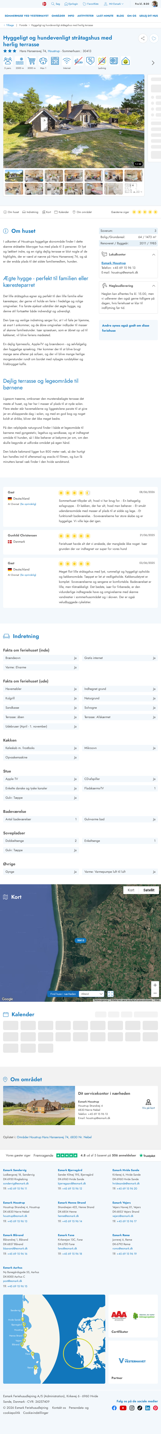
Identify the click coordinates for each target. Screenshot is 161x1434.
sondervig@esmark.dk (16, 1183)
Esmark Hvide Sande (126, 1170)
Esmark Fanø (66, 1235)
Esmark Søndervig (15, 1170)
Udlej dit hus (148, 16)
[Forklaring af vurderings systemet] (10, 51)
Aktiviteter (85, 16)
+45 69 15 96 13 (98, 1114)
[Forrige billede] (10, 121)
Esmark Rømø (121, 1235)
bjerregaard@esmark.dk (72, 1183)
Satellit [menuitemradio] (149, 890)
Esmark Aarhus (12, 1268)
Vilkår (157, 1000)
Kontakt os (59, 1407)
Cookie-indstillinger (35, 1413)
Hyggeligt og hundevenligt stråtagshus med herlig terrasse (62, 25)
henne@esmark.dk (68, 1216)
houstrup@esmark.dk (98, 1118)
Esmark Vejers (122, 1203)
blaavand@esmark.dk (15, 1248)
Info (71, 16)
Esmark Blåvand (13, 1235)
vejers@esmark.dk (123, 1216)
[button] (81, 940)
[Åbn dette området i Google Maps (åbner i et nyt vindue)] (7, 999)
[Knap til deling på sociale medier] (143, 38)
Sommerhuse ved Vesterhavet (26, 16)
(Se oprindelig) (28, 504)
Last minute (105, 16)
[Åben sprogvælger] (44, 4)
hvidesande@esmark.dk (126, 1183)
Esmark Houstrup (114, 263)
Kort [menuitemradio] (131, 890)
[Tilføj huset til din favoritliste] (154, 38)
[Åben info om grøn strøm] (124, 63)
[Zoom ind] (155, 985)
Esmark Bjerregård (70, 1170)
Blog (120, 16)
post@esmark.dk (12, 1281)
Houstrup (54, 51)
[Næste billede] (153, 63)
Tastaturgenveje (101, 1000)
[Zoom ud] (155, 993)
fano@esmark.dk (67, 1248)
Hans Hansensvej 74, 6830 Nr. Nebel (67, 1137)
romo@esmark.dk (123, 1248)
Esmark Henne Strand (72, 1203)
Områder (58, 16)
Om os (131, 16)
